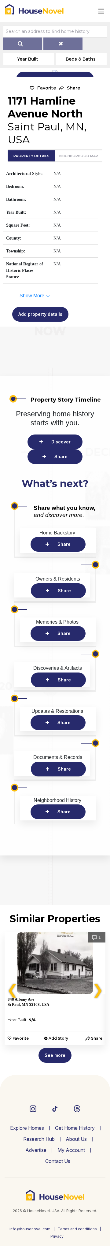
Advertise (35, 1150)
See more (55, 1055)
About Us (76, 1139)
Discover (61, 441)
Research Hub (39, 1139)
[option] (55, 988)
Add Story (58, 1038)
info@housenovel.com (29, 1229)
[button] (69, 88)
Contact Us (57, 1161)
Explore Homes (27, 1128)
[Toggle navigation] (101, 11)
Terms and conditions (77, 1229)
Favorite (46, 88)
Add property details (40, 314)
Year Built (27, 59)
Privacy (57, 1236)
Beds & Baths (81, 59)
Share (61, 456)
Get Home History (75, 1128)
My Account (71, 1150)
